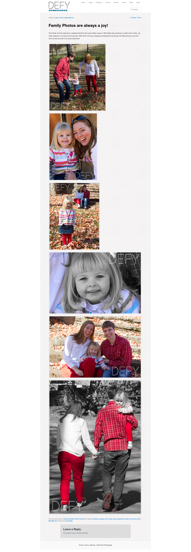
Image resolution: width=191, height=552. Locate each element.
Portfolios (99, 2)
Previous (133, 18)
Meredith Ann (69, 18)
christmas (95, 519)
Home (83, 2)
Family (65, 519)
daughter (102, 519)
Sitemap (92, 545)
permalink (69, 521)
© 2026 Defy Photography (104, 545)
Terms (87, 545)
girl (107, 519)
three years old (134, 519)
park (115, 519)
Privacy (81, 545)
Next (140, 18)
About (91, 2)
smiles (127, 519)
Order (131, 2)
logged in (74, 533)
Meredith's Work (73, 519)
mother (110, 519)
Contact (115, 2)
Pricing (108, 2)
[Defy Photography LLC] (61, 5)
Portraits (82, 519)
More (138, 2)
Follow (124, 2)
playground (120, 519)
